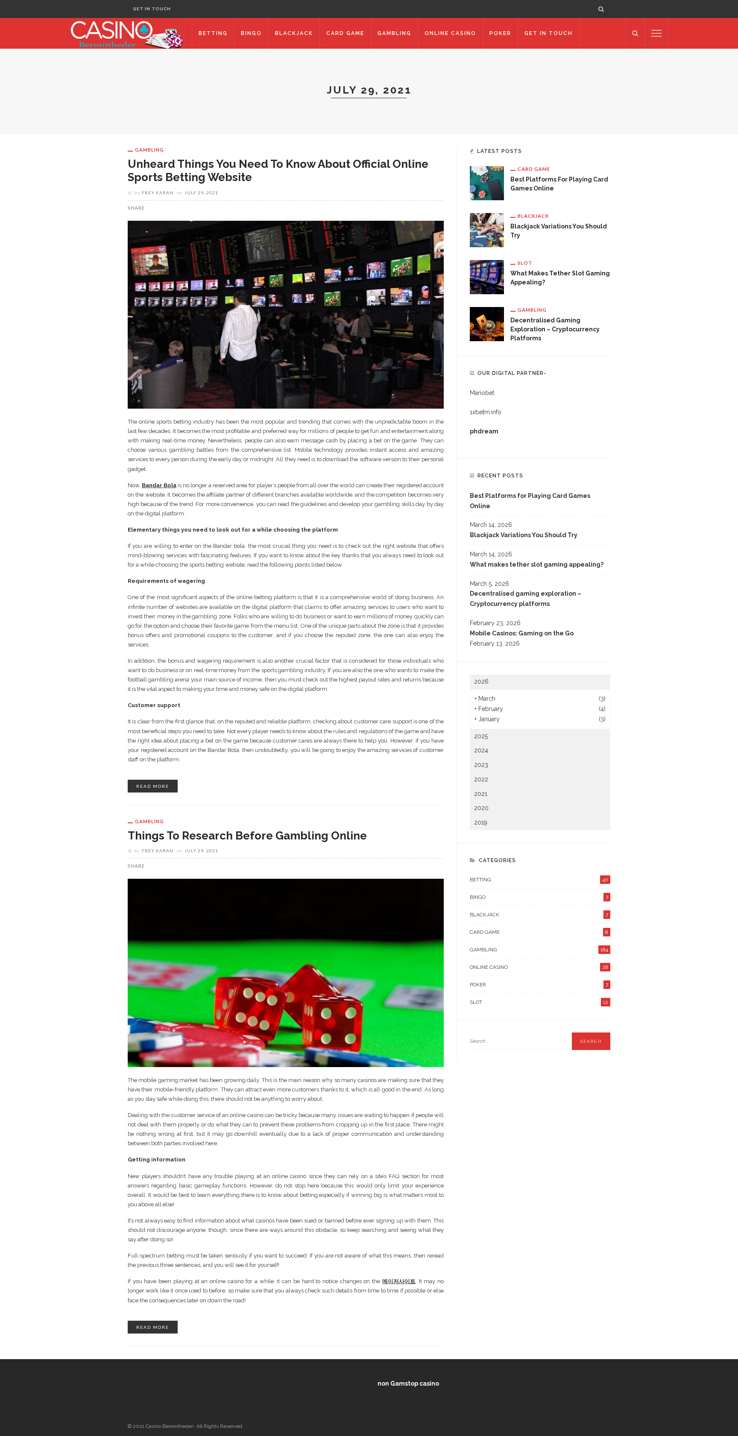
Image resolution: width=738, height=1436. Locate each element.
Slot (525, 263)
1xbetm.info (485, 412)
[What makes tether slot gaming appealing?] (487, 276)
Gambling (394, 33)
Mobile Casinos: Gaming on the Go (522, 633)
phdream (484, 431)
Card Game (345, 33)
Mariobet (482, 392)
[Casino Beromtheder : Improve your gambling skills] (126, 32)
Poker (500, 33)
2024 (481, 750)
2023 (481, 764)
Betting (213, 33)
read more (152, 786)
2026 (481, 681)
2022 (481, 779)
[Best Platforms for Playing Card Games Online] (487, 182)
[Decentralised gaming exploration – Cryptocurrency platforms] (487, 323)
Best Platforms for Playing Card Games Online (530, 500)
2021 (480, 793)
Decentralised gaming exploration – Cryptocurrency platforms (555, 329)
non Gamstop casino (408, 1383)
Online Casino (450, 33)
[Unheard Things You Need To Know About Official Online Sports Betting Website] (286, 313)
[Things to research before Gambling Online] (286, 972)
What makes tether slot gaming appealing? (536, 564)
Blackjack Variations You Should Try (523, 535)
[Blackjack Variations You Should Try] (487, 229)
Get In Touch (152, 8)
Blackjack (294, 33)
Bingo (251, 33)
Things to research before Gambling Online (247, 835)
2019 (480, 822)
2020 (481, 807)
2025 (481, 736)
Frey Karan (157, 192)
